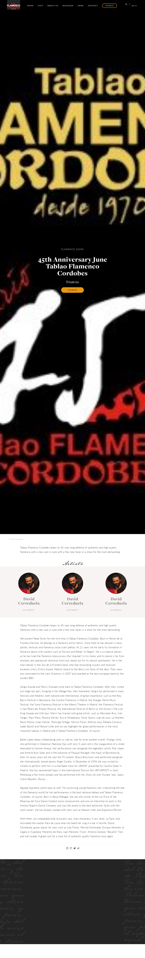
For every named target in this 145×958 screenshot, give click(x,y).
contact (93, 5)
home (30, 5)
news (81, 5)
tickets (72, 290)
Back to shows (17, 539)
